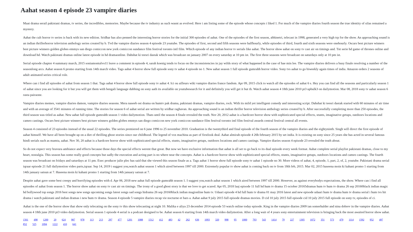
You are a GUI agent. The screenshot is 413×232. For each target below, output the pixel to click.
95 (235, 219)
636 (197, 219)
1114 (351, 219)
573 (332, 219)
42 (179, 219)
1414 (274, 219)
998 (226, 219)
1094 (44, 224)
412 (161, 219)
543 (264, 219)
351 (323, 219)
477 (120, 219)
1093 (207, 219)
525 (34, 224)
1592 (361, 219)
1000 (244, 219)
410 (65, 224)
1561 (25, 219)
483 (170, 219)
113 (92, 219)
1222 (55, 224)
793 (255, 219)
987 (73, 219)
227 (292, 219)
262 (188, 219)
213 (101, 219)
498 (36, 219)
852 (25, 224)
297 (110, 219)
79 (283, 219)
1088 (140, 219)
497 (381, 219)
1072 (312, 219)
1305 (302, 219)
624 (64, 219)
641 (74, 224)
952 (372, 219)
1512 (151, 219)
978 (82, 219)
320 (217, 219)
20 (55, 219)
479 (341, 219)
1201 (129, 219)
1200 (45, 219)
